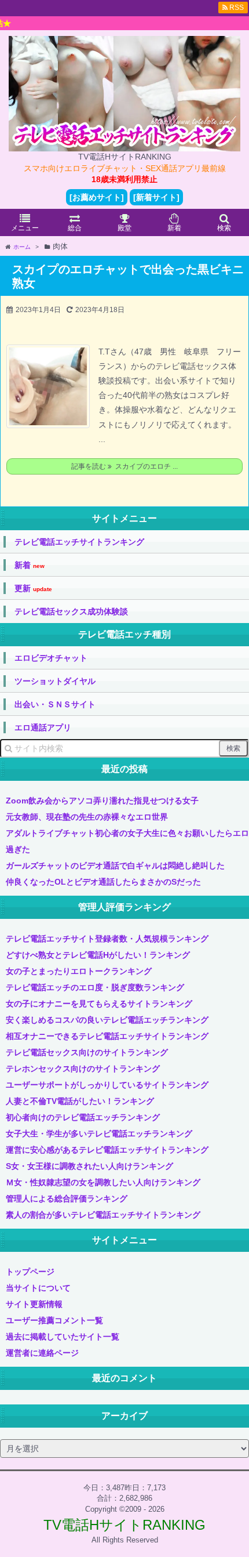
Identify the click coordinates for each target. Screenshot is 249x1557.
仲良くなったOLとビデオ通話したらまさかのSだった (103, 881)
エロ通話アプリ (42, 727)
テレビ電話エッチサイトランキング (79, 542)
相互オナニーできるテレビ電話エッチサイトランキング (107, 1036)
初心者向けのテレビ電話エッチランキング (83, 1117)
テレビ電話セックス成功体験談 (71, 611)
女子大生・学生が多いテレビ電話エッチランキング (99, 1133)
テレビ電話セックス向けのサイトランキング (87, 1052)
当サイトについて (38, 1287)
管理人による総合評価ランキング (66, 1198)
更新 (33, 588)
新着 (29, 565)
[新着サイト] (156, 197)
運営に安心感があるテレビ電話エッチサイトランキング (107, 1149)
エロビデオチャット (50, 658)
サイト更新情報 (34, 1304)
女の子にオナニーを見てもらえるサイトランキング (99, 1003)
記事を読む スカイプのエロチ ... (124, 466)
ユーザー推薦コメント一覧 (54, 1320)
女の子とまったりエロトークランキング (79, 971)
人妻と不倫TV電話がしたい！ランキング (80, 1101)
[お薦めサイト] (96, 197)
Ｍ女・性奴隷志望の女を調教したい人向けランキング (103, 1182)
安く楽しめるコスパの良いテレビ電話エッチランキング (107, 1019)
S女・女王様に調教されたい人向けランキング (89, 1166)
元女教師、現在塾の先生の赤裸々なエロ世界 (87, 816)
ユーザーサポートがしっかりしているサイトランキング (107, 1084)
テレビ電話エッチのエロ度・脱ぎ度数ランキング (95, 987)
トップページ (30, 1271)
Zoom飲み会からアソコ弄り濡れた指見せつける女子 (102, 800)
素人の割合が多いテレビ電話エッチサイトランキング (103, 1214)
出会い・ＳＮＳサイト (55, 704)
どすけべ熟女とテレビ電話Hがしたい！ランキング (98, 954)
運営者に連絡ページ (42, 1352)
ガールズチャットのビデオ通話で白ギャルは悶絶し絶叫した (115, 865)
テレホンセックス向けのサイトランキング (83, 1068)
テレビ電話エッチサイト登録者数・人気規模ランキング (107, 938)
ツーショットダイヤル (55, 681)
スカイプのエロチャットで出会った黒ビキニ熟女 (128, 276)
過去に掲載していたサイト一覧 (62, 1336)
